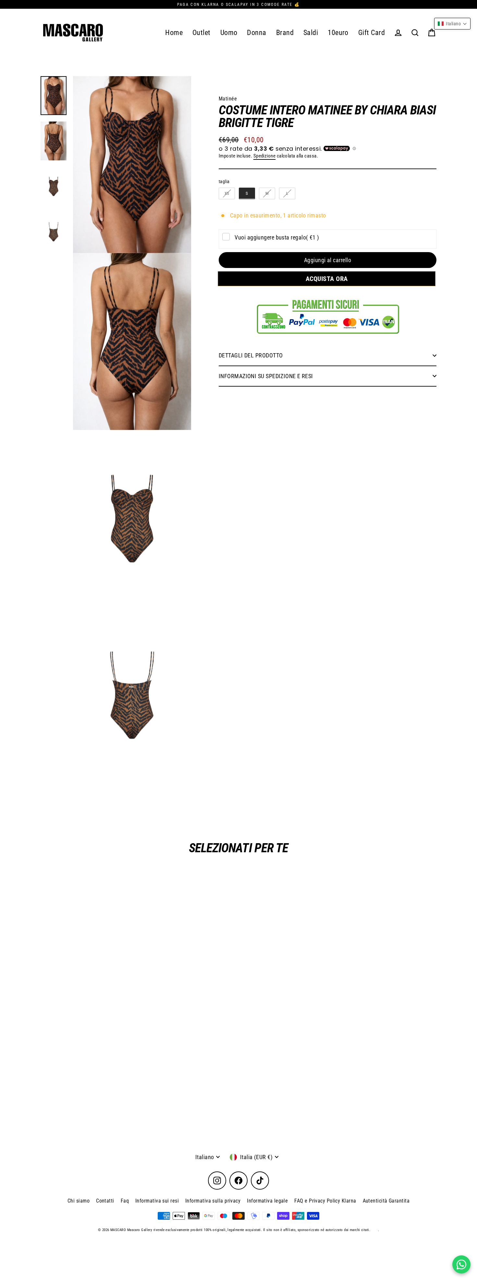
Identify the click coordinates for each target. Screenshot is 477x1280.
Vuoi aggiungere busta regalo (277, 237)
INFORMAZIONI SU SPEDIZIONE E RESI (266, 376)
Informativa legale (267, 1201)
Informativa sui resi (157, 1201)
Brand (285, 33)
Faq (125, 1201)
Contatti (105, 1201)
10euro (338, 33)
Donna (256, 33)
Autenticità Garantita (386, 1201)
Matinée (228, 99)
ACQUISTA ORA (328, 279)
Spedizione (264, 156)
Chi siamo (78, 1201)
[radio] (227, 193)
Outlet (201, 33)
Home (174, 33)
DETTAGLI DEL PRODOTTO (251, 355)
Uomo (229, 33)
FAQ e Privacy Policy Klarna (325, 1201)
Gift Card (371, 33)
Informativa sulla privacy (212, 1201)
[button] (452, 23)
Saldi (310, 33)
